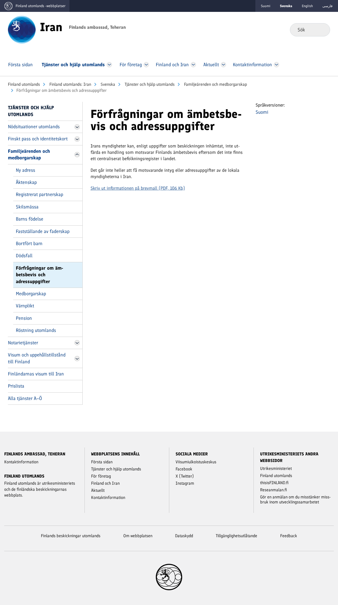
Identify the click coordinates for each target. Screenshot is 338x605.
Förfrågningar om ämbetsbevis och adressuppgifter (39, 274)
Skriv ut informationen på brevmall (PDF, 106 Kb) (138, 188)
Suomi (265, 6)
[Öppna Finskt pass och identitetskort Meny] (77, 139)
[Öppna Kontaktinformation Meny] (276, 64)
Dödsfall (24, 256)
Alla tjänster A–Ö (25, 398)
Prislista (16, 386)
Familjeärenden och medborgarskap (215, 84)
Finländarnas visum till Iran (36, 374)
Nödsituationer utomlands (34, 127)
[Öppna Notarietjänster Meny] (77, 342)
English (307, 6)
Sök (321, 30)
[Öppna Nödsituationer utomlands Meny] (77, 127)
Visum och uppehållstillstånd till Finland (36, 358)
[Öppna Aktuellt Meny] (223, 64)
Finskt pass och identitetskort (38, 139)
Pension (24, 318)
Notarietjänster (23, 343)
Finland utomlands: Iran (69, 84)
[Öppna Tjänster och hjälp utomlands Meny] (109, 64)
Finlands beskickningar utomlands (70, 535)
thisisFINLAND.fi (274, 482)
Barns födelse (29, 219)
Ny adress (25, 170)
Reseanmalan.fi (273, 489)
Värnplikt (25, 306)
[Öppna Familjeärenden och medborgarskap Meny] (77, 154)
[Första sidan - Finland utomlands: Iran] (22, 29)
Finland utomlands (24, 84)
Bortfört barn (29, 243)
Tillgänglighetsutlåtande (236, 535)
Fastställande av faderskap (42, 231)
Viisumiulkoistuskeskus (196, 461)
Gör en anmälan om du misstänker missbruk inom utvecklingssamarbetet (295, 499)
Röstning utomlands (36, 330)
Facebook (184, 468)
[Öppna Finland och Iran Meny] (193, 64)
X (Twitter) (185, 476)
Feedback (288, 535)
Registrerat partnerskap (39, 194)
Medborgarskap (31, 294)
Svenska (107, 84)
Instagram (185, 483)
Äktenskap (26, 182)
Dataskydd (184, 535)
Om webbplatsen (137, 535)
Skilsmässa (27, 207)
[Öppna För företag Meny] (146, 64)
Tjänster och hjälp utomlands (149, 84)
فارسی (327, 6)
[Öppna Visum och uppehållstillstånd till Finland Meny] (77, 358)
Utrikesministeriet (276, 468)
